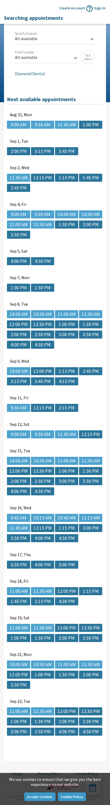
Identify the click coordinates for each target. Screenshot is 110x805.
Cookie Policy (72, 796)
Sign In (99, 8)
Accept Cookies (40, 796)
